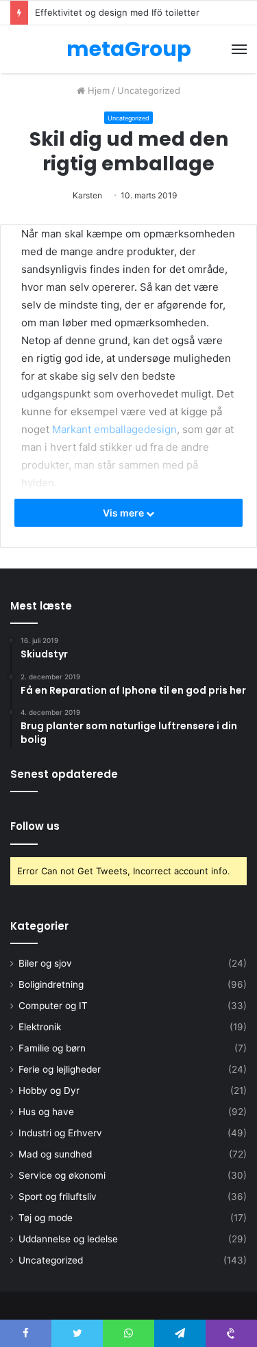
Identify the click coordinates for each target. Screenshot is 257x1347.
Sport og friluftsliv (58, 1196)
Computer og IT (53, 1005)
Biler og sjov (45, 963)
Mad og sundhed (55, 1154)
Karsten (87, 195)
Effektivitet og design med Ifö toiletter (117, 12)
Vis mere (124, 513)
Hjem (97, 90)
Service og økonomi (62, 1175)
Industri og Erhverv (60, 1132)
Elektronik (40, 1026)
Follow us (35, 826)
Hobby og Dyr (49, 1090)
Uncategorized (148, 90)
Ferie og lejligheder (60, 1069)
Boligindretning (51, 984)
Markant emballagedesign (114, 429)
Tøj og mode (46, 1217)
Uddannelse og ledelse (68, 1238)
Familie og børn (52, 1048)
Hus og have (46, 1111)
